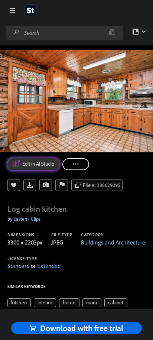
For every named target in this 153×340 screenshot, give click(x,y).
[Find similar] (112, 32)
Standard (18, 265)
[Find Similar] (45, 185)
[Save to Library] (13, 185)
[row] (19, 302)
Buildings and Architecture (113, 242)
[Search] (16, 32)
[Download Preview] (29, 185)
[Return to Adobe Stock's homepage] (30, 10)
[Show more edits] (75, 164)
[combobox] (64, 32)
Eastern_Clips (26, 219)
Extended (49, 265)
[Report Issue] (61, 185)
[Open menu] (12, 10)
